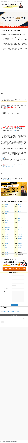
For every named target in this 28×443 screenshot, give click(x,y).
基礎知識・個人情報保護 (21, 250)
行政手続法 (6, 222)
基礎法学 (6, 204)
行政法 (6, 218)
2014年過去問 (12, 311)
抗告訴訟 (19, 164)
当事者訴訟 (3, 158)
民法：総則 (6, 250)
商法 (18, 213)
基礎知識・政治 (20, 234)
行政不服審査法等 (7, 227)
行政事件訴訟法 (7, 231)
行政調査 (6, 220)
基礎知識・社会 (20, 236)
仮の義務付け (13, 144)
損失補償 (6, 238)
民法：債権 (19, 204)
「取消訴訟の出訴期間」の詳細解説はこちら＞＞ (9, 179)
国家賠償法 (6, 236)
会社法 (19, 218)
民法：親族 (19, 211)
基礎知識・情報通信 (20, 247)
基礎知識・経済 (20, 238)
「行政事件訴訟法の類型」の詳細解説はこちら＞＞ (10, 166)
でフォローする (8, 318)
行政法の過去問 (17, 311)
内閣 (6, 213)
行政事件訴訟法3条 (7, 106)
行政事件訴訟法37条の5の (22, 144)
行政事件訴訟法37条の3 (19, 127)
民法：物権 (6, 254)
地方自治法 (6, 243)
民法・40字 (19, 229)
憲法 (18, 222)
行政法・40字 (20, 227)
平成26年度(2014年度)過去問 (5, 311)
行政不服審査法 (7, 229)
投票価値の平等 (7, 211)
